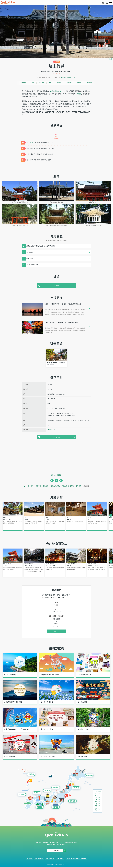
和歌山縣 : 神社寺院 (68, 486)
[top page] (25, 486)
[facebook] (52, 480)
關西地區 (38, 486)
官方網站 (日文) (51, 430)
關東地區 (72, 801)
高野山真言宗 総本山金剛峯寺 (68, 77)
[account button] (107, 3)
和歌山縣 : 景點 (55, 486)
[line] (61, 480)
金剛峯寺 (58, 91)
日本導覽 (30, 486)
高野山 (52, 91)
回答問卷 (56, 631)
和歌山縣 (45, 486)
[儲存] (111, 59)
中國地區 (36, 793)
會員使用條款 (50, 858)
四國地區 (39, 807)
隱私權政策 (60, 858)
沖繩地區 (31, 774)
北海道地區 (89, 775)
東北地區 (76, 788)
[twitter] (56, 480)
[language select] (103, 2)
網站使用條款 (39, 858)
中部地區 (55, 807)
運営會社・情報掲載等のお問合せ (76, 858)
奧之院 (79, 94)
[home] (8, 2)
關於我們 (29, 858)
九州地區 (21, 794)
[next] (110, 515)
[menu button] (110, 2)
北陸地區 (55, 787)
